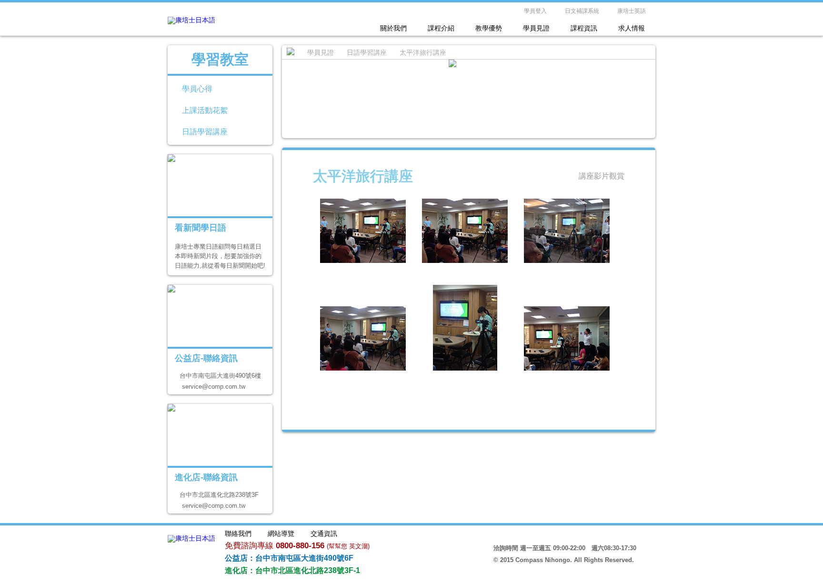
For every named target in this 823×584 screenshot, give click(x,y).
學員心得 (197, 89)
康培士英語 (631, 11)
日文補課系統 (582, 11)
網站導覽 (281, 533)
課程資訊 (584, 28)
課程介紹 (441, 28)
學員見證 (536, 28)
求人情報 (631, 28)
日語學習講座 (205, 132)
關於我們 (393, 28)
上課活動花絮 (205, 110)
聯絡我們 (238, 533)
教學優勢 (488, 28)
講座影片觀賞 (601, 176)
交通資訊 (324, 533)
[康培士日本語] (191, 20)
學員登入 (535, 11)
